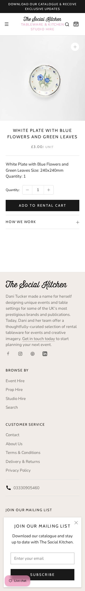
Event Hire (15, 381)
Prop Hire (14, 389)
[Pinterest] (32, 353)
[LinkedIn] (44, 353)
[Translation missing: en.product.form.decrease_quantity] (27, 190)
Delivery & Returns (23, 461)
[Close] (76, 522)
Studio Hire (16, 398)
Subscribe (42, 575)
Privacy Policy (18, 470)
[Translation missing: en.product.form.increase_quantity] (48, 190)
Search (12, 407)
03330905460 (26, 488)
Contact (12, 435)
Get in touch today (38, 338)
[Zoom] (75, 47)
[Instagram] (20, 353)
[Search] (67, 24)
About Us (14, 444)
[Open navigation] (6, 24)
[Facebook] (8, 353)
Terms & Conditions (23, 452)
